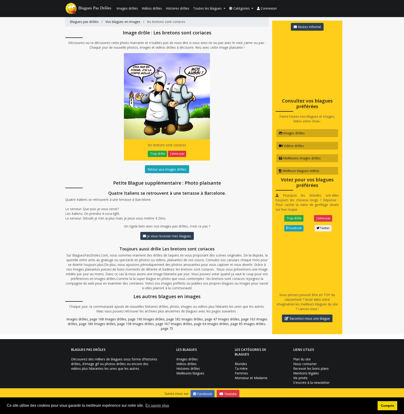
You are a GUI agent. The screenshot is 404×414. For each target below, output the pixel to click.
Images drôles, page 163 (236, 319)
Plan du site (302, 359)
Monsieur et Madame (251, 378)
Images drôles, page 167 (151, 324)
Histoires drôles (177, 8)
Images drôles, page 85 (225, 324)
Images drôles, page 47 (199, 319)
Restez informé (309, 27)
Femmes (241, 373)
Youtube (230, 394)
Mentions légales (306, 373)
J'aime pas (177, 154)
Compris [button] (387, 405)
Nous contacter (305, 364)
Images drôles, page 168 (85, 319)
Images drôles (127, 8)
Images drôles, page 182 (161, 319)
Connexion (268, 8)
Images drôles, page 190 (123, 319)
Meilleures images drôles (301, 158)
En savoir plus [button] (157, 405)
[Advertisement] (307, 63)
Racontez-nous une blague (309, 318)
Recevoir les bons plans (311, 368)
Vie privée (300, 378)
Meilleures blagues (190, 373)
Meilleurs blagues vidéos (300, 171)
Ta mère (241, 368)
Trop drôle (157, 154)
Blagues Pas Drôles (94, 8)
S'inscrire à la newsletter (311, 382)
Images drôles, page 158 (112, 324)
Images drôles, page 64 (188, 324)
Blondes (241, 364)
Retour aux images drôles (167, 169)
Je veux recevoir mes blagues (168, 236)
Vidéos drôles (152, 8)
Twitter (324, 228)
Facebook (295, 228)
